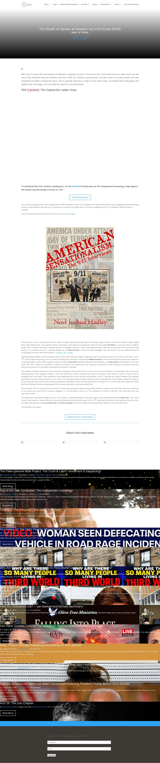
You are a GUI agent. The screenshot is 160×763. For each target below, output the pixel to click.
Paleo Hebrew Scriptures (69, 4)
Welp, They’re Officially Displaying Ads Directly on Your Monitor (41, 645)
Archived (76, 186)
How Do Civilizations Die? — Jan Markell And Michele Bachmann (41, 606)
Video (54, 475)
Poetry (94, 4)
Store (46, 4)
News (55, 4)
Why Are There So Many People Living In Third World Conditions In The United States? (56, 568)
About (117, 4)
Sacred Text (41, 707)
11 (10, 725)
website (91, 371)
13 (14, 725)
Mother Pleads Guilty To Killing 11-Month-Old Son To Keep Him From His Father (52, 664)
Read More (7, 486)
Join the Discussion (131, 4)
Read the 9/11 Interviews (80, 416)
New (73, 36)
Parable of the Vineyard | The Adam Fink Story (30, 510)
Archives (84, 4)
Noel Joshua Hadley (80, 39)
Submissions (105, 4)
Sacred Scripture (80, 197)
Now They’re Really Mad (15, 587)
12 (12, 725)
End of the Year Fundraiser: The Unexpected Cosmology (36, 490)
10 (9, 725)
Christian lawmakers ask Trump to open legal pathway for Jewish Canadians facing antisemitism (62, 548)
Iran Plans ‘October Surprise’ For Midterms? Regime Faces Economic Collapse (50, 626)
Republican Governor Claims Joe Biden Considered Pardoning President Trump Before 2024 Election (65, 684)
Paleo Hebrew (45, 475)
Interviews (34, 513)
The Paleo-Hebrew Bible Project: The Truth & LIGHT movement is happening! (50, 471)
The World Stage (82, 36)
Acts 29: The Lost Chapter (17, 703)
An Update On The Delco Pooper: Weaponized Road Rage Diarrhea (43, 529)
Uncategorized (23, 533)
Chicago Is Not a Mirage (64, 353)
